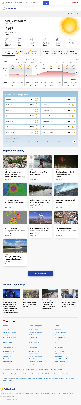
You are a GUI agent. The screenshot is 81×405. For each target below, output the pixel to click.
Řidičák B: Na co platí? (61, 359)
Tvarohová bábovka (8, 359)
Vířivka (68, 374)
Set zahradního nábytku (51, 374)
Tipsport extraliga (59, 335)
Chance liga (58, 329)
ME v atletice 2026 (60, 337)
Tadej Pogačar (33, 337)
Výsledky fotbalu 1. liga (61, 332)
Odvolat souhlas (68, 393)
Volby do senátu (7, 340)
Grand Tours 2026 (34, 342)
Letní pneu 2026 (59, 351)
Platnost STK (58, 364)
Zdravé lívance (7, 356)
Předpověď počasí (24, 369)
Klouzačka (41, 374)
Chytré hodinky (70, 378)
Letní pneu (48, 378)
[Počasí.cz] (9, 8)
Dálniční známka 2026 (61, 354)
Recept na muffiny (8, 354)
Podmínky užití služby (22, 393)
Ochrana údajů (34, 393)
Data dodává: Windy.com (48, 393)
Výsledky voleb (7, 335)
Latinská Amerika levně (35, 361)
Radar (59, 393)
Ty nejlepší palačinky (8, 351)
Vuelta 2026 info (33, 329)
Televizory (62, 378)
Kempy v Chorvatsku (34, 351)
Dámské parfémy (40, 378)
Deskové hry (55, 378)
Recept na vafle (7, 361)
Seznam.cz (74, 3)
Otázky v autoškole (60, 361)
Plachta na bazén (20, 374)
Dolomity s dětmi (33, 364)
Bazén (12, 374)
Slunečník (35, 374)
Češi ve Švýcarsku (34, 359)
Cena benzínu (42, 369)
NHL (56, 342)
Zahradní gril (62, 374)
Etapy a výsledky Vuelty (35, 332)
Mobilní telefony (20, 378)
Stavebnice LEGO (30, 378)
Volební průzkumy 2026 (9, 332)
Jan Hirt (31, 335)
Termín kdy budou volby (9, 337)
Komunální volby (7, 342)
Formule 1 (57, 340)
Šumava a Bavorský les (35, 356)
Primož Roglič (32, 340)
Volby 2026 (6, 329)
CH (36, 141)
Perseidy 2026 (33, 369)
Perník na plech (7, 364)
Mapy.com (15, 369)
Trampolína (28, 374)
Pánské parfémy (7, 380)
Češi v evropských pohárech (54, 369)
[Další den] (76, 72)
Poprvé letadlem (33, 354)
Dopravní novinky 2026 (61, 356)
